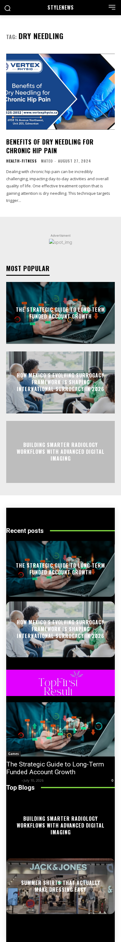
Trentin (13, 780)
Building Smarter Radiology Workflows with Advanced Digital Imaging (61, 451)
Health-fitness (21, 161)
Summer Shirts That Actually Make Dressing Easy (60, 886)
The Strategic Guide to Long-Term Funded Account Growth (60, 313)
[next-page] (104, 292)
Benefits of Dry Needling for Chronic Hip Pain (50, 146)
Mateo (47, 160)
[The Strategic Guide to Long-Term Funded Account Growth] (60, 729)
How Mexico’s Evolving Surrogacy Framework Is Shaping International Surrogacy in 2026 (60, 382)
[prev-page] (92, 292)
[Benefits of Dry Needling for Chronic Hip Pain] (60, 92)
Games (13, 754)
